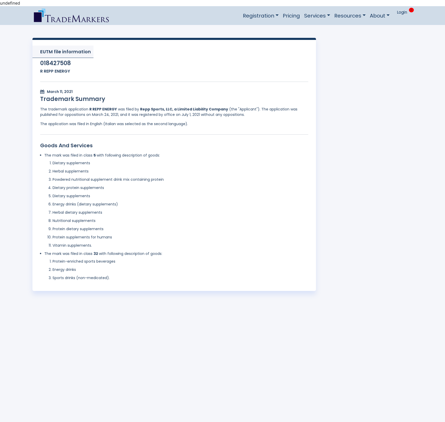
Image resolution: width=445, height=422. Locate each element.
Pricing (291, 15)
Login (402, 12)
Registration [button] (258, 15)
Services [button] (315, 15)
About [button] (377, 15)
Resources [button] (347, 15)
